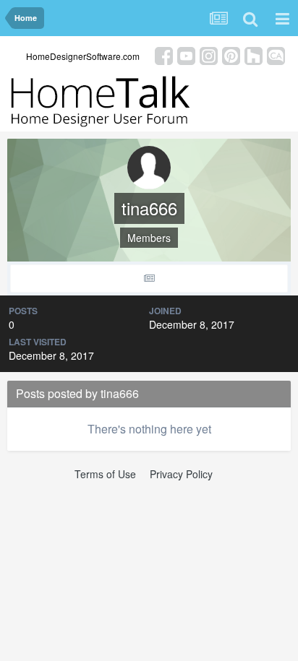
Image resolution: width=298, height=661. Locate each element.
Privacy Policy (181, 474)
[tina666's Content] (149, 278)
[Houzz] (253, 54)
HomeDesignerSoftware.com (83, 56)
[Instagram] (209, 54)
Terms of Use (105, 474)
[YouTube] (186, 54)
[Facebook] (164, 54)
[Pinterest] (231, 54)
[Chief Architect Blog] (276, 54)
